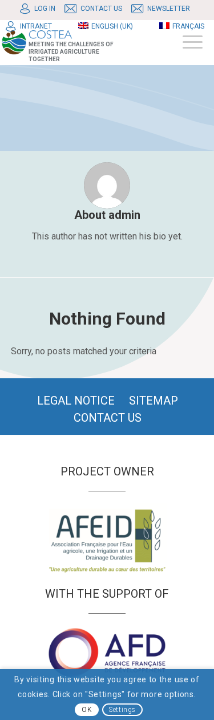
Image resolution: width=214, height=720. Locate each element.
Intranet (36, 26)
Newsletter (168, 9)
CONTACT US (101, 9)
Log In (44, 9)
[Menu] (187, 42)
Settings (122, 710)
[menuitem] (40, 9)
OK (87, 710)
